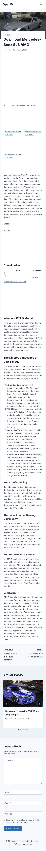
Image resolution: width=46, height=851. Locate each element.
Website (8, 814)
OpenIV (16, 841)
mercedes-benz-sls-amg (15, 281)
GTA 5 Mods (8, 35)
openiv (8, 50)
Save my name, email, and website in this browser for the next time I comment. (23, 821)
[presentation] (23, 693)
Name (8, 792)
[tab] (18, 729)
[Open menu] (41, 4)
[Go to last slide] (6, 704)
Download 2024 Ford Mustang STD (35, 653)
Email (8, 803)
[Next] (40, 704)
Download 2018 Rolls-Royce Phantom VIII (10, 655)
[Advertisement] (23, 77)
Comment (10, 760)
